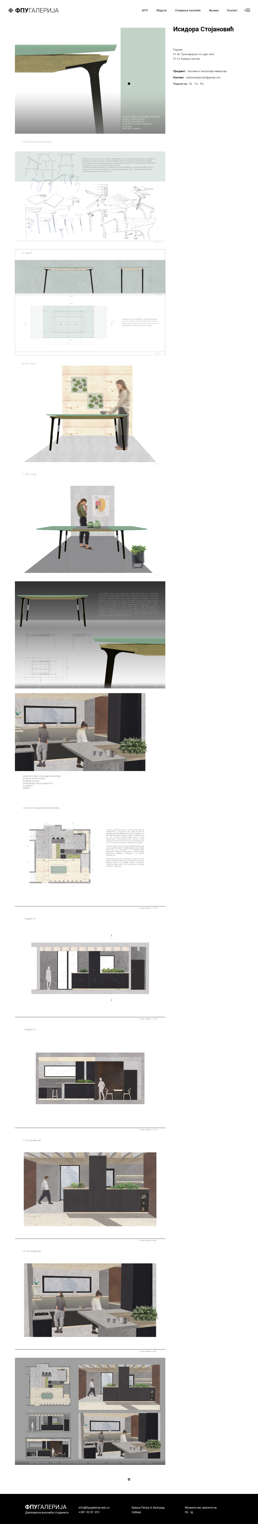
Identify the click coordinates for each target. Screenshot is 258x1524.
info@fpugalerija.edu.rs (94, 1507)
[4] (90, 413)
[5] (90, 524)
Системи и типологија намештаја (207, 71)
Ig (191, 1512)
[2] (90, 191)
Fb (186, 1512)
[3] (90, 302)
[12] (90, 1411)
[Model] (90, 746)
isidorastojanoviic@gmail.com (203, 77)
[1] (90, 81)
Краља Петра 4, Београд (148, 1507)
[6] (90, 634)
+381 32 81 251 (89, 1512)
